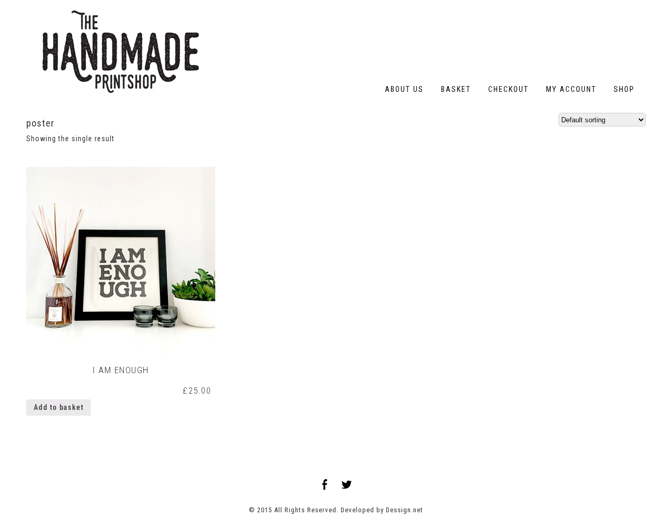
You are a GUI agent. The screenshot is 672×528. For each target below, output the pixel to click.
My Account (571, 89)
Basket (456, 89)
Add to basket (58, 407)
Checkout (508, 89)
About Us (404, 89)
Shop (624, 89)
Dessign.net (404, 510)
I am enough (120, 370)
